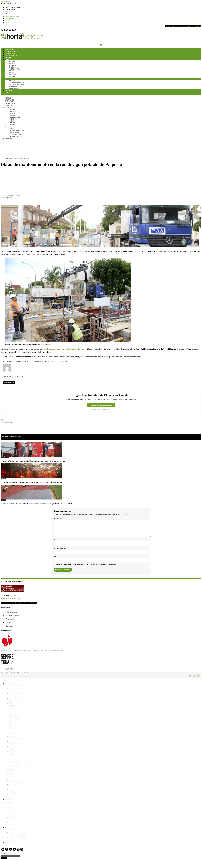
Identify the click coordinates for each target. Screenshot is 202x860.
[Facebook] (2, 30)
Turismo (12, 76)
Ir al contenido (5, 2)
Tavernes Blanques (17, 738)
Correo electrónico (60, 548)
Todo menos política (16, 84)
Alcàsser (13, 751)
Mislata (12, 774)
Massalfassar (14, 716)
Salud (11, 73)
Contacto (9, 13)
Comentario (58, 518)
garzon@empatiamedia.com (10, 598)
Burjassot (13, 701)
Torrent (3, 499)
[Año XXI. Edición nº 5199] (13, 7)
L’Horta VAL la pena (17, 837)
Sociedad (12, 75)
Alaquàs (12, 746)
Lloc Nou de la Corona (18, 766)
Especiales (9, 57)
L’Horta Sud (10, 53)
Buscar (7, 92)
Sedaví (12, 786)
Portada (3, 155)
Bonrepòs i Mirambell (18, 698)
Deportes (12, 63)
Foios (11, 708)
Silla (11, 789)
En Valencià (9, 90)
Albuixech (13, 690)
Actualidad (9, 49)
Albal (11, 749)
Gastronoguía (14, 69)
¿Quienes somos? (10, 9)
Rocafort (13, 736)
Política (12, 71)
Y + (6, 79)
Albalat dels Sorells (17, 685)
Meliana (12, 721)
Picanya (12, 779)
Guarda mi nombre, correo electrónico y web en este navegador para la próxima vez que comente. (86, 564)
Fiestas (12, 67)
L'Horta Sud (18, 158)
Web (55, 556)
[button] (101, 171)
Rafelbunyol (14, 733)
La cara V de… (14, 88)
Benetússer (14, 761)
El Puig (12, 703)
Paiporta (26, 158)
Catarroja (13, 764)
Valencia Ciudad (11, 55)
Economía (12, 65)
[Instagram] (4, 30)
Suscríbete (9, 11)
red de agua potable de (60, 361)
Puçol (11, 731)
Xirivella (12, 794)
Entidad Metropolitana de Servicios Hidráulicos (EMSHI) (28, 361)
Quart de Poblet (16, 784)
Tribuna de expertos (16, 82)
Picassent (13, 781)
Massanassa (14, 771)
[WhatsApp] (15, 30)
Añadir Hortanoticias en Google (101, 405)
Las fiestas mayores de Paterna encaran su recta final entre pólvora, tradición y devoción (31, 482)
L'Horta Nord (4, 457)
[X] (13, 30)
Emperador (13, 706)
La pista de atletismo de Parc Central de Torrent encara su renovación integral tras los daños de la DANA (37, 504)
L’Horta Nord (10, 51)
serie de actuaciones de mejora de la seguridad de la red (63, 349)
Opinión (12, 81)
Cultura (12, 61)
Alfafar (12, 756)
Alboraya (13, 688)
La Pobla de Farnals (17, 713)
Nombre (57, 540)
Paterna (3, 478)
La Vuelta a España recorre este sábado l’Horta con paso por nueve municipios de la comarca (33, 461)
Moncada (13, 723)
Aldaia (12, 754)
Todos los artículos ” (9, 382)
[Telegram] (10, 30)
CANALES (9, 802)
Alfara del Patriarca (17, 693)
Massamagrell (15, 718)
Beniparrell (14, 759)
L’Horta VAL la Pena (16, 86)
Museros (13, 726)
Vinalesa (12, 741)
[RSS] (7, 30)
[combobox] (10, 856)
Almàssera (13, 695)
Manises (12, 769)
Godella (12, 711)
